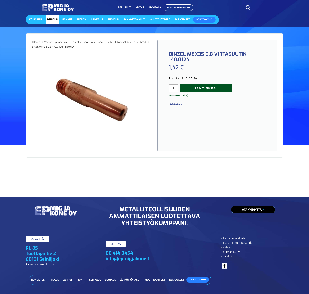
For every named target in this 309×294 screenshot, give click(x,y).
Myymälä (155, 7)
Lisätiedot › (175, 104)
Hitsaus (52, 19)
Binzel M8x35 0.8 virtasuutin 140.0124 (53, 46)
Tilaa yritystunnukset (178, 7)
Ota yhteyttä (252, 209)
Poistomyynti (204, 19)
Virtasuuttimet (138, 42)
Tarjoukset (182, 19)
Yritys (140, 7)
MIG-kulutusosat (116, 42)
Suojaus (113, 19)
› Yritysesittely (230, 252)
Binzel (75, 42)
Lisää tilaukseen (206, 88)
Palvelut (124, 7)
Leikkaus (97, 19)
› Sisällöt (226, 256)
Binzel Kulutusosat (93, 42)
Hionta (81, 19)
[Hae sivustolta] (247, 7)
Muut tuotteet (160, 19)
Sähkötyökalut (134, 19)
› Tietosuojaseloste (233, 238)
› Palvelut (227, 247)
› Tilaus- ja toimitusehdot (237, 243)
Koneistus (35, 19)
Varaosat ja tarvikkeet (56, 42)
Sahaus (67, 19)
